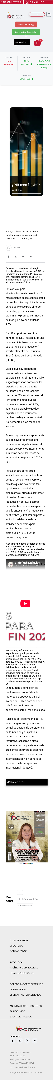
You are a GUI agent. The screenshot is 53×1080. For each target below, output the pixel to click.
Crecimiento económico (28, 899)
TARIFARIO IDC (17, 1011)
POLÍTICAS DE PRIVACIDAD (24, 967)
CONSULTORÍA (18, 989)
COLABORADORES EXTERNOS (26, 984)
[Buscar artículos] (37, 14)
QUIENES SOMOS (19, 940)
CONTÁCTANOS (18, 951)
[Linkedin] (35, 1041)
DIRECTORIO (16, 945)
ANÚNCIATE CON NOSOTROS (26, 1006)
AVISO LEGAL (17, 962)
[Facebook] (12, 1041)
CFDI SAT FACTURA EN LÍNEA (25, 994)
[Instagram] (20, 1041)
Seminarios (20, 42)
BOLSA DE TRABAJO (21, 1016)
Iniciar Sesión (25, 24)
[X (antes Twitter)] (27, 1041)
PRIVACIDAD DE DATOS (22, 973)
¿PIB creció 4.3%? (16, 782)
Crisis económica (25, 905)
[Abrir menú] (48, 14)
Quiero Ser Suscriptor (26, 32)
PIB (20, 892)
